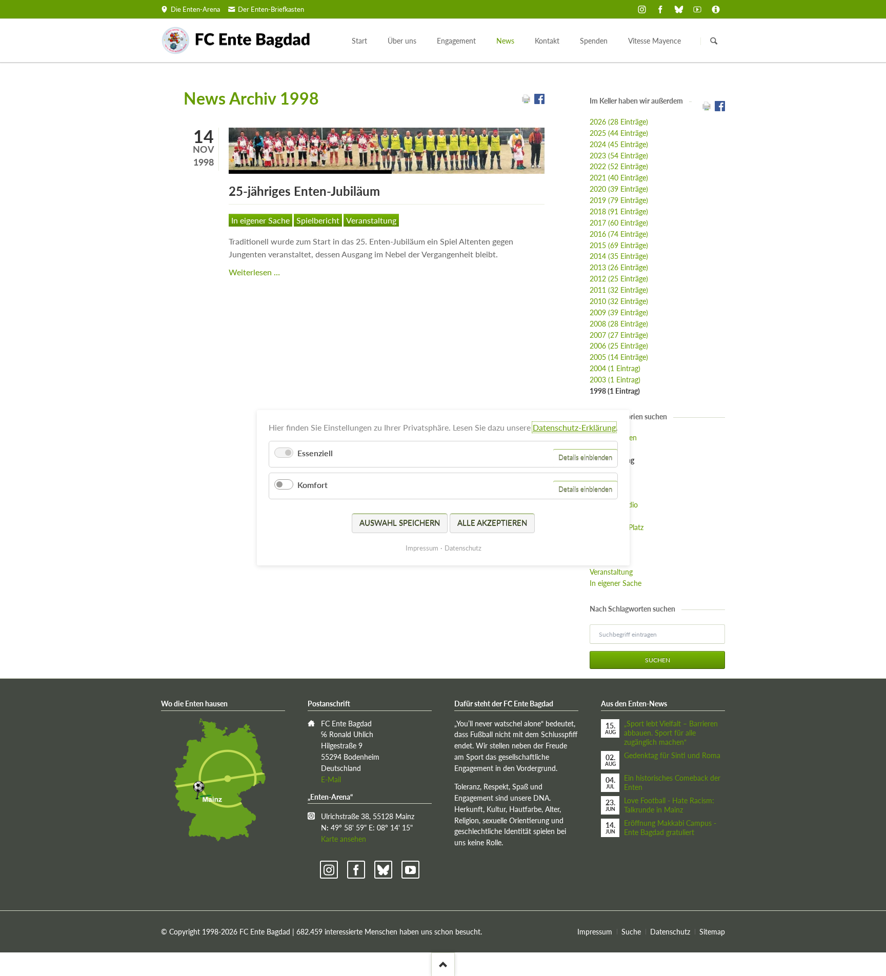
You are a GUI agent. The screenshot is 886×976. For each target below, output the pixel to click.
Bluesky (383, 870)
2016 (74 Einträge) (619, 234)
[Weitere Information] (716, 9)
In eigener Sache (260, 220)
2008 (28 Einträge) (619, 323)
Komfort (312, 485)
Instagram (329, 870)
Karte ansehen (343, 839)
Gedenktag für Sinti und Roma (672, 755)
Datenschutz (670, 931)
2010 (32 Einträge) (619, 301)
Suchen (713, 41)
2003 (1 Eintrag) (615, 379)
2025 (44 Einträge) (619, 133)
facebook (356, 870)
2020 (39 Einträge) (619, 189)
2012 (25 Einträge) (619, 278)
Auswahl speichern (399, 522)
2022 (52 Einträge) (619, 166)
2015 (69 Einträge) (619, 245)
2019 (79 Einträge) (619, 200)
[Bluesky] (679, 9)
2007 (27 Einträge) (619, 335)
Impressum (594, 931)
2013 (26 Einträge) (619, 267)
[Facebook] (660, 9)
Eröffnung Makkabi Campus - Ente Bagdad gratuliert (670, 828)
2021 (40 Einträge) (619, 177)
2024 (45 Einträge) (619, 144)
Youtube (410, 870)
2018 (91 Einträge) (619, 211)
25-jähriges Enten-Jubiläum (304, 191)
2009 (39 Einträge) (619, 312)
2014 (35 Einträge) (619, 256)
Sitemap (712, 931)
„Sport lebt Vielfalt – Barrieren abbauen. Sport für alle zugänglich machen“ (671, 732)
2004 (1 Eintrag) (615, 368)
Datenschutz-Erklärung (574, 427)
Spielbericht (317, 220)
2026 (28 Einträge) (619, 121)
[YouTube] (697, 9)
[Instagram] (642, 9)
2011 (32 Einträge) (619, 290)
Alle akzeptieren (492, 522)
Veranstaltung (371, 220)
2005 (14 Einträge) (619, 357)
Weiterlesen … (254, 272)
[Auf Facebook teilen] (539, 101)
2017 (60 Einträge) (619, 222)
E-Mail (331, 779)
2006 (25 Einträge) (619, 345)
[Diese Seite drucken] (526, 101)
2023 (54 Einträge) (619, 155)
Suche (631, 931)
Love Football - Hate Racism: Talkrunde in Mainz (669, 805)
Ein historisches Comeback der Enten (672, 782)
